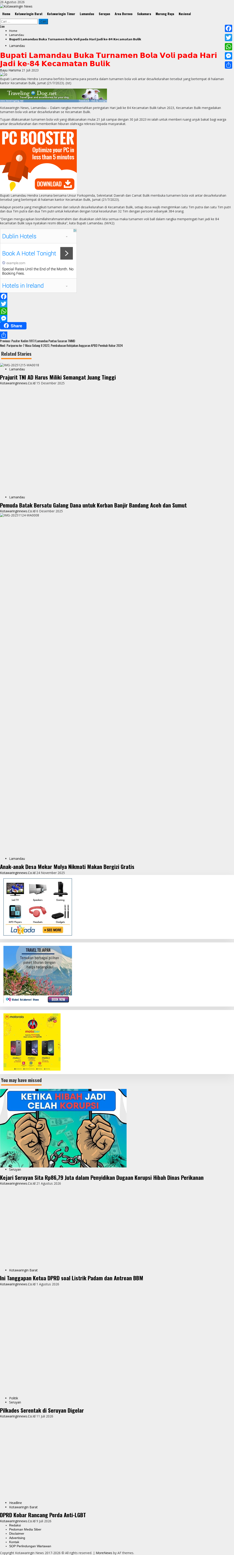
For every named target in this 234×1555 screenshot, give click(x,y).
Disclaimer (16, 1533)
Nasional (185, 13)
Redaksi (15, 1525)
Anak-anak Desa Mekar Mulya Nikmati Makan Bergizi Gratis (67, 866)
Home (6, 13)
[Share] (117, 335)
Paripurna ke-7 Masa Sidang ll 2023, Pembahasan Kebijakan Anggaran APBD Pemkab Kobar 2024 (61, 345)
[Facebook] (117, 296)
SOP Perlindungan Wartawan (30, 1546)
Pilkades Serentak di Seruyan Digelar (42, 1410)
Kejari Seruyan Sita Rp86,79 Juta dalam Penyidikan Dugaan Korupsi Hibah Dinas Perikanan (102, 1177)
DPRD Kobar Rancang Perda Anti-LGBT (43, 1515)
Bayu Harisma (11, 70)
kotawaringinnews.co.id (18, 383)
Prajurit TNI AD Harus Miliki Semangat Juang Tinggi (58, 377)
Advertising (17, 1538)
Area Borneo (124, 13)
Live (2, 26)
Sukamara (144, 13)
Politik (13, 1398)
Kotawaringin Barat (29, 13)
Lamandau (87, 13)
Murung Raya (165, 13)
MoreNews (104, 1553)
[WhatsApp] (117, 311)
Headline (15, 1503)
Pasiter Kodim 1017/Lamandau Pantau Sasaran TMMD (37, 340)
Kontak (14, 1542)
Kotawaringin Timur (61, 13)
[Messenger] (117, 318)
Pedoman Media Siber (25, 1529)
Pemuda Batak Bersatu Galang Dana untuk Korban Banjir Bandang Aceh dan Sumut (93, 505)
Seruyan (104, 13)
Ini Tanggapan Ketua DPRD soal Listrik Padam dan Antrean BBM (71, 1278)
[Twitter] (117, 303)
